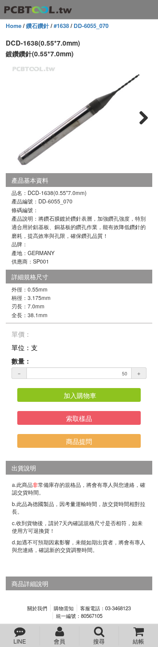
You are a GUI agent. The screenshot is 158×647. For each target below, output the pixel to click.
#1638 (61, 26)
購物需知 (64, 608)
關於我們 (37, 608)
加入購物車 (80, 395)
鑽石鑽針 (37, 26)
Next (140, 117)
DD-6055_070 (91, 26)
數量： (21, 360)
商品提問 (79, 441)
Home (13, 26)
